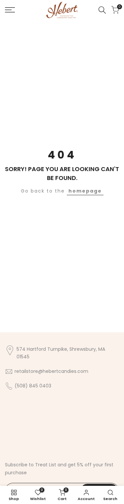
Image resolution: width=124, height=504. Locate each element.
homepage (85, 191)
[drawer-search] (102, 10)
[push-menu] (10, 10)
